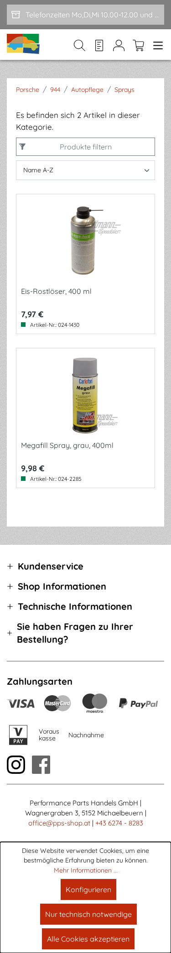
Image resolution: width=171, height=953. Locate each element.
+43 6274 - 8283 (119, 823)
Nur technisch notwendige (88, 914)
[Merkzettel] (99, 45)
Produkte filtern (86, 146)
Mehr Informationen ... (86, 870)
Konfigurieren (88, 889)
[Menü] (156, 45)
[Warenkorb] (138, 45)
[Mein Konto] (119, 45)
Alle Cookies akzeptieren (88, 938)
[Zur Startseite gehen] (24, 44)
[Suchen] (79, 45)
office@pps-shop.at (59, 823)
